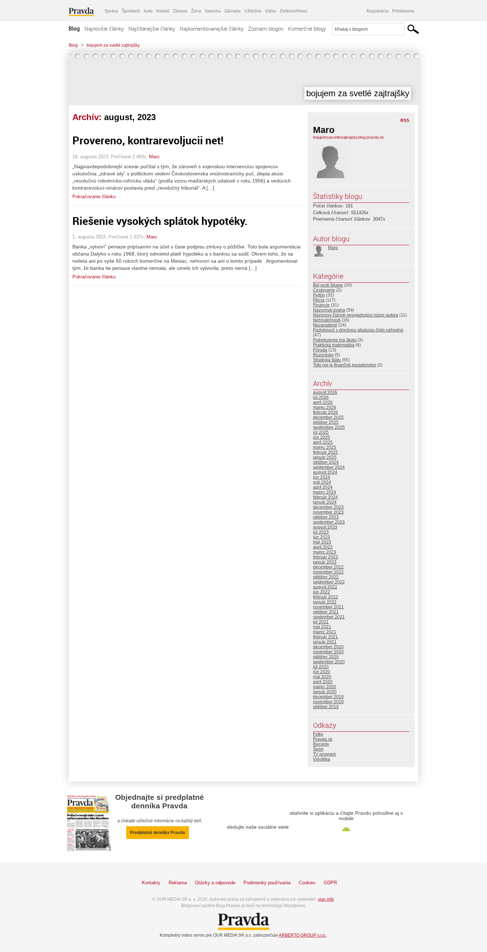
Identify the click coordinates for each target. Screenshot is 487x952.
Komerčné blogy (307, 28)
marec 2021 (324, 631)
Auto (148, 11)
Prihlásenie (403, 11)
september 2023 (329, 522)
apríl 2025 (323, 442)
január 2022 (325, 601)
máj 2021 (322, 626)
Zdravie (180, 11)
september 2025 (329, 427)
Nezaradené (325, 325)
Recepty (321, 744)
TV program (324, 754)
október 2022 (326, 577)
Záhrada (232, 11)
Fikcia (318, 300)
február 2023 (325, 557)
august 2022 (325, 587)
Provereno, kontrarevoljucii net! (148, 140)
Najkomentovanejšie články (212, 28)
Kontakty (151, 882)
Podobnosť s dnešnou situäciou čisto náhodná (358, 330)
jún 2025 (321, 437)
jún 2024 (321, 477)
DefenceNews (293, 11)
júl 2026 (321, 397)
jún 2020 (321, 671)
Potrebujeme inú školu (335, 340)
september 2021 (329, 616)
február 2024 (325, 497)
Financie (321, 305)
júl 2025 (321, 432)
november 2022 (328, 572)
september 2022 (329, 582)
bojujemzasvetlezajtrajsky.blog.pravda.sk (348, 137)
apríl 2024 (323, 487)
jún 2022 (321, 592)
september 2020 (329, 661)
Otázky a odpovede (215, 882)
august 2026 (325, 392)
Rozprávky (323, 355)
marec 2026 (324, 407)
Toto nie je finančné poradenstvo (344, 364)
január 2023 (325, 562)
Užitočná (252, 11)
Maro (154, 156)
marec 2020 (324, 686)
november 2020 (328, 651)
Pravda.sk (322, 739)
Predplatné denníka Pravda (157, 832)
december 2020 (328, 646)
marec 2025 (324, 447)
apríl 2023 (323, 547)
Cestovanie (324, 290)
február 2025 (325, 452)
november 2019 (328, 701)
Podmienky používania (267, 882)
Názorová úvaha (329, 310)
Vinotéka (321, 759)
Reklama (178, 882)
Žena (196, 11)
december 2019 (328, 696)
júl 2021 (321, 621)
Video (270, 11)
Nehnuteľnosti (326, 320)
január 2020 (325, 691)
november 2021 (328, 606)
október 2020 (326, 656)
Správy (111, 11)
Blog (74, 28)
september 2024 (329, 467)
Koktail (162, 11)
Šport (318, 749)
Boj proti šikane (328, 285)
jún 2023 (321, 537)
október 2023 (326, 517)
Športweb (131, 11)
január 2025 (325, 457)
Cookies (307, 882)
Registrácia (377, 11)
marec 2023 (324, 552)
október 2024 (326, 462)
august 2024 (325, 472)
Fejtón (319, 295)
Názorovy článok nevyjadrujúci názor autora (355, 315)
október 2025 (326, 422)
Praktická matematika (333, 345)
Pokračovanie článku (94, 196)
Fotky (318, 734)
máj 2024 (322, 482)
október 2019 (326, 706)
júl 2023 (321, 532)
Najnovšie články (104, 28)
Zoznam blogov (265, 28)
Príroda (320, 350)
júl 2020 (321, 666)
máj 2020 (322, 676)
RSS (404, 120)
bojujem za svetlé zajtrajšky (113, 45)
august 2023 (325, 527)
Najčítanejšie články (151, 28)
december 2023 (328, 507)
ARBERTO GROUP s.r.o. (302, 935)
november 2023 (328, 512)
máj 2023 (322, 542)
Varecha (213, 11)
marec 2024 (324, 492)
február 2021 (325, 636)
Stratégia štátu (327, 359)
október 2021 (326, 611)
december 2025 (328, 417)
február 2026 (325, 412)
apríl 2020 (323, 681)
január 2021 (325, 641)
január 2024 (325, 502)
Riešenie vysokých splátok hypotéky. (160, 220)
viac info (326, 899)
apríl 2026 (323, 402)
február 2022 (325, 597)
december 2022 (328, 567)
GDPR (330, 882)
